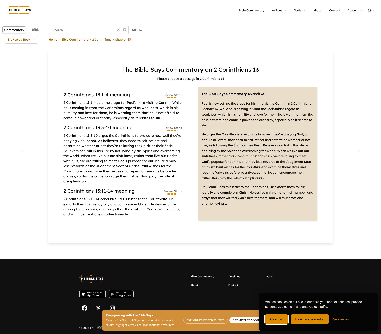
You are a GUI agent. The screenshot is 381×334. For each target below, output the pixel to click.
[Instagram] (114, 307)
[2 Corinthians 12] (22, 150)
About (317, 10)
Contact (334, 10)
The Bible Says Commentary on (167, 69)
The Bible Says (101, 327)
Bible (35, 30)
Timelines (234, 276)
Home (53, 39)
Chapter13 (123, 39)
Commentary (14, 30)
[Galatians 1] (359, 150)
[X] (100, 307)
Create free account (248, 320)
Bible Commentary (251, 10)
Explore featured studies (205, 320)
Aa (134, 30)
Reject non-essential (309, 319)
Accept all (276, 319)
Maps (269, 276)
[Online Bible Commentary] (19, 10)
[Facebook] (86, 307)
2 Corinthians (101, 39)
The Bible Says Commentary (224, 94)
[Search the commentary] (125, 30)
